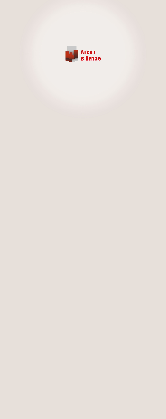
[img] (83, 54)
